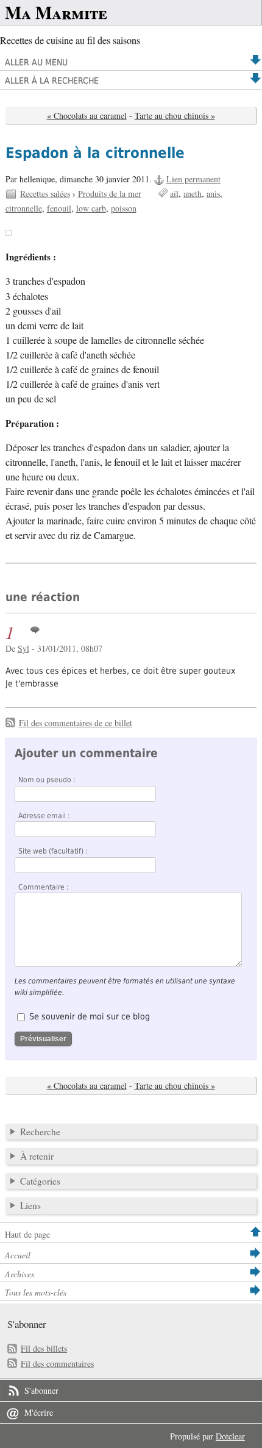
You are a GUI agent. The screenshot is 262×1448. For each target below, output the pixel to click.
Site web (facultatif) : (53, 851)
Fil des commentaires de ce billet (75, 723)
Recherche (40, 1131)
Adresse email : (44, 815)
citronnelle (23, 208)
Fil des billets (44, 1348)
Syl (23, 648)
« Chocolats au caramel (87, 115)
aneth (192, 193)
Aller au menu (36, 62)
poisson (123, 208)
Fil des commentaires (57, 1363)
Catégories (40, 1181)
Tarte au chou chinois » (175, 115)
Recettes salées (45, 193)
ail (174, 193)
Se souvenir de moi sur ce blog (89, 1016)
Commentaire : (43, 887)
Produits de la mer (109, 193)
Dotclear (230, 1436)
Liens (30, 1205)
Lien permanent (193, 179)
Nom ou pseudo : (47, 780)
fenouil (59, 208)
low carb (91, 208)
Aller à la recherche (52, 80)
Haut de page (27, 1234)
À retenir (37, 1156)
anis (213, 193)
